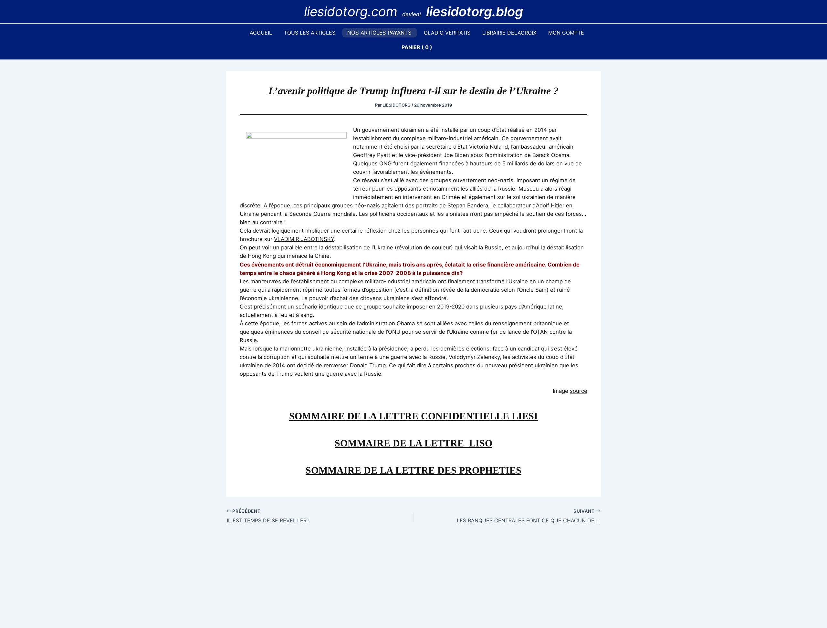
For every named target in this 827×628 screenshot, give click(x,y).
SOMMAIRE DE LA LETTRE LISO (413, 443)
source (578, 391)
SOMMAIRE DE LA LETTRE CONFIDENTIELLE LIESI (413, 416)
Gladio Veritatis (447, 32)
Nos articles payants (379, 32)
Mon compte (566, 32)
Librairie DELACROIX (509, 32)
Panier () (417, 47)
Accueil (261, 32)
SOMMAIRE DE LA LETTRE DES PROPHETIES (413, 470)
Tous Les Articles (309, 32)
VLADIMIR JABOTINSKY (304, 239)
